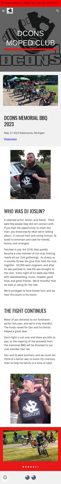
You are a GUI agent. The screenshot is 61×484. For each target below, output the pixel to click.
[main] (30, 39)
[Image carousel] (30, 448)
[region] (30, 3)
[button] (3, 11)
